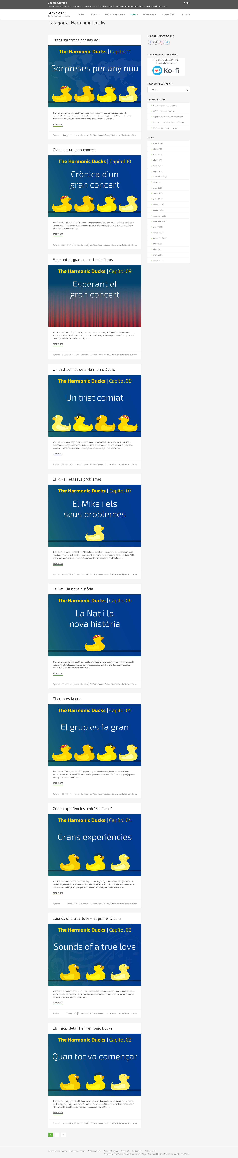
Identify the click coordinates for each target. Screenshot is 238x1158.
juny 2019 (157, 182)
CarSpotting (137, 1151)
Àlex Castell (57, 13)
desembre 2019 (159, 176)
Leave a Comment (81, 135)
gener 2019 (158, 210)
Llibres (94, 14)
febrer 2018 (158, 232)
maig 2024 (157, 143)
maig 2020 (157, 165)
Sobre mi (186, 14)
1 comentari (83, 904)
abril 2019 (157, 193)
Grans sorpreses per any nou (76, 40)
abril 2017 (157, 249)
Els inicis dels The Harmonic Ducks (82, 1028)
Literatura (128, 135)
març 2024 (157, 154)
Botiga (81, 14)
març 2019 (157, 199)
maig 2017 (157, 243)
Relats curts (148, 14)
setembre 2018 (159, 221)
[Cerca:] (166, 90)
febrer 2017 (158, 260)
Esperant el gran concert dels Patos (83, 259)
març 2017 (157, 255)
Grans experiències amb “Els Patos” (82, 808)
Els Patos (93, 135)
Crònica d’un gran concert (74, 149)
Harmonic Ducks (103, 135)
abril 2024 (157, 149)
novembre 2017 (160, 238)
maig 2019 (157, 188)
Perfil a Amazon (94, 1151)
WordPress (185, 1154)
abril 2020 (157, 171)
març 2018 (157, 227)
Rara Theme (165, 1154)
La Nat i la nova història (73, 589)
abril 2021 (157, 160)
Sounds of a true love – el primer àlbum (87, 918)
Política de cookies (161, 6)
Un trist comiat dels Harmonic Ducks (84, 369)
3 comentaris (83, 1013)
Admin (57, 135)
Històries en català (117, 135)
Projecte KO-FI (168, 14)
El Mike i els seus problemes (77, 479)
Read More (58, 124)
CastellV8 (125, 1151)
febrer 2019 (158, 204)
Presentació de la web (57, 1151)
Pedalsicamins (150, 1151)
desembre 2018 (159, 216)
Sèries (133, 14)
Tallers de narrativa (114, 14)
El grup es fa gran (68, 698)
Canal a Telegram (111, 1151)
